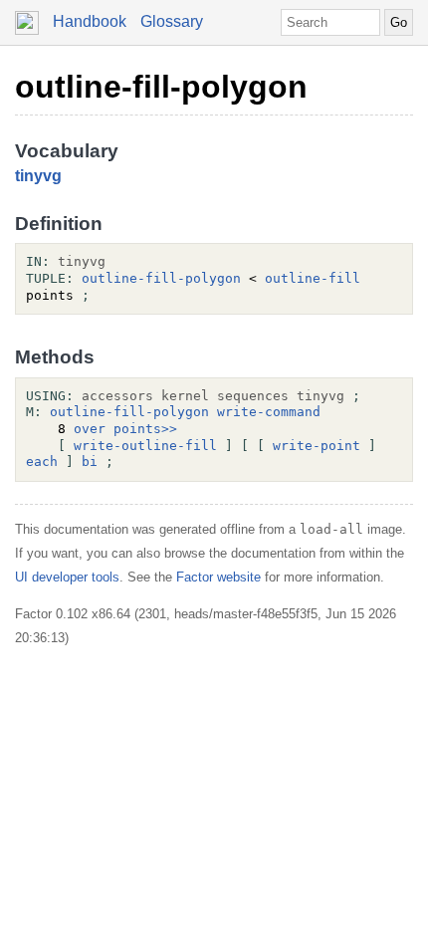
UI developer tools (67, 577)
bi (90, 461)
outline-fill (312, 278)
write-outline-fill (145, 445)
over (90, 428)
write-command (269, 411)
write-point (316, 445)
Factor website (218, 577)
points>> (145, 428)
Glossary (171, 21)
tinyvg (38, 175)
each (42, 461)
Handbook (89, 21)
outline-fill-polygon (161, 87)
